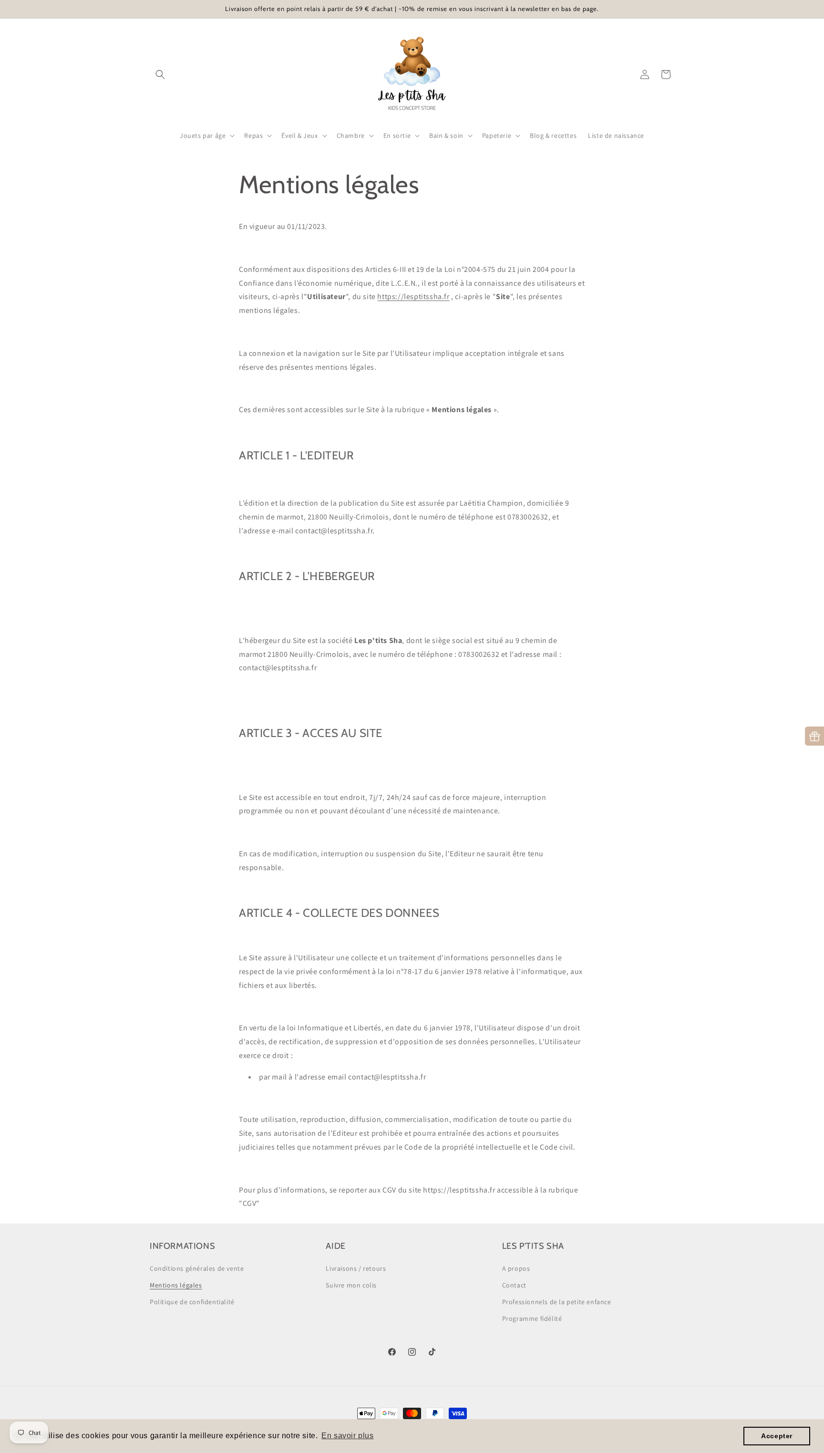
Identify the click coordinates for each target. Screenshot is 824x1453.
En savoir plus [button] (347, 1436)
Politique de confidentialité (192, 1301)
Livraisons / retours (356, 1268)
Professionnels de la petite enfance (556, 1301)
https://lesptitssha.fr (413, 296)
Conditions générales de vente (197, 1268)
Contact (514, 1285)
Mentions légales (176, 1285)
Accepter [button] (777, 1436)
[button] (160, 74)
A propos (516, 1268)
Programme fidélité (532, 1318)
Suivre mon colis (351, 1285)
